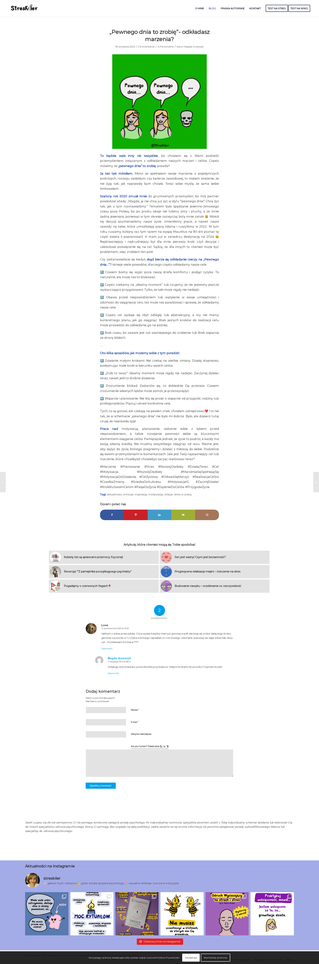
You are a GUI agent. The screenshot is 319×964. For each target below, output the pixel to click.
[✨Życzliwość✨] (3, 482)
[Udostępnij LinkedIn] (159, 515)
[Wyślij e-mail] (183, 515)
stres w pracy (183, 494)
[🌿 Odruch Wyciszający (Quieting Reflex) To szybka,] (227, 913)
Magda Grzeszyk (194, 46)
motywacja (155, 494)
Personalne (167, 46)
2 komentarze (146, 46)
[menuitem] (199, 8)
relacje (168, 494)
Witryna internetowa (141, 734)
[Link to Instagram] (207, 515)
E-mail (135, 721)
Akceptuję (191, 957)
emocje (128, 494)
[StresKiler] (24, 8)
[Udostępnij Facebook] (112, 515)
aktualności (114, 494)
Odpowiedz (106, 648)
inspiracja (141, 494)
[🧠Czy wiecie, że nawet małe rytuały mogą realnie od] (92, 913)
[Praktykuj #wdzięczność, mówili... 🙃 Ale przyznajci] (272, 913)
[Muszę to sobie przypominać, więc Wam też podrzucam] (182, 913)
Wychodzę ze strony (215, 957)
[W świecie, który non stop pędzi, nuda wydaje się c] (46, 913)
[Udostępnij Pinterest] (136, 515)
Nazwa (135, 709)
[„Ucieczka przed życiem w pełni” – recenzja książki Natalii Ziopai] (316, 482)
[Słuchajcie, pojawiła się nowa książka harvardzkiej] (137, 913)
